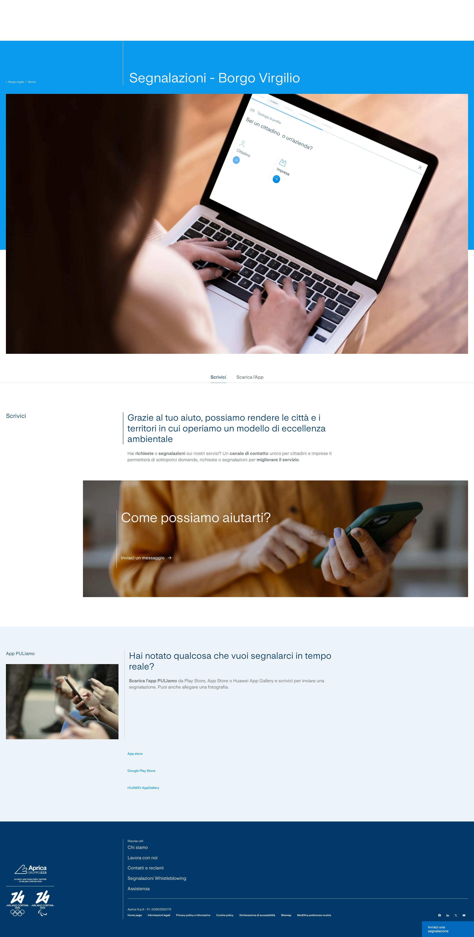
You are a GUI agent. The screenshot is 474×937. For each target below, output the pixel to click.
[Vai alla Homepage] (30, 891)
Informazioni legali (159, 915)
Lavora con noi (143, 857)
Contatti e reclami (146, 868)
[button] (218, 377)
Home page (135, 915)
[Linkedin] (447, 915)
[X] (456, 915)
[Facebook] (439, 915)
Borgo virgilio (16, 81)
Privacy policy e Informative (193, 915)
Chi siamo (138, 847)
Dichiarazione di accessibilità (257, 915)
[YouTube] (464, 915)
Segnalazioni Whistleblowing (157, 878)
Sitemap (286, 915)
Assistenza (139, 888)
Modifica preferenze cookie (314, 915)
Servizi (32, 81)
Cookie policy (224, 915)
